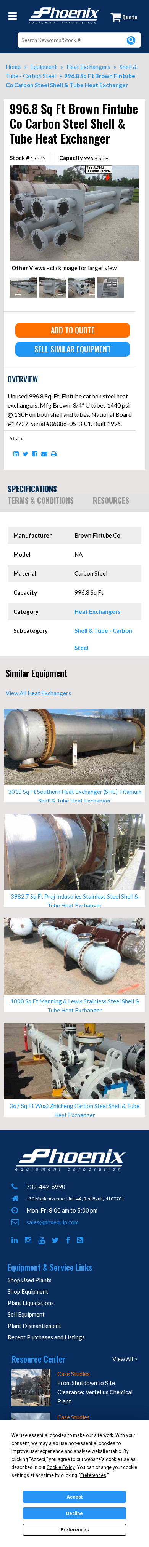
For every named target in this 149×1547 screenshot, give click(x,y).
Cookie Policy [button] (61, 1467)
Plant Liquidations (31, 1302)
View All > (125, 1358)
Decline (74, 1513)
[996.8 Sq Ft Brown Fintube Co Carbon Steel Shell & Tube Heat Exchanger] (74, 168)
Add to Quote (73, 330)
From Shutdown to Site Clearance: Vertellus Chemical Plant (95, 1392)
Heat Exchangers (97, 611)
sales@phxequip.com (52, 1222)
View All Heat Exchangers (38, 693)
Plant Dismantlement (34, 1325)
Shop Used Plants (30, 1280)
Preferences (74, 1530)
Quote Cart (128, 19)
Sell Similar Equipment (72, 349)
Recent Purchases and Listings (46, 1337)
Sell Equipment (26, 1314)
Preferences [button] (93, 1475)
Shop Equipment (28, 1291)
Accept (74, 1497)
